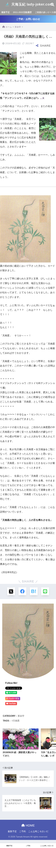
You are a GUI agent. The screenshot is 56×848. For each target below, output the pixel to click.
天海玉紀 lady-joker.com (31, 4)
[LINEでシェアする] (45, 591)
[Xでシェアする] (11, 591)
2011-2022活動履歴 (22, 12)
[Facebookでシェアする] (22, 591)
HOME (30, 825)
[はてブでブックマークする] (34, 591)
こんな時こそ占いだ (38, 831)
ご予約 (22, 831)
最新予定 (5, 12)
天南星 (16, 720)
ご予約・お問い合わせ (28, 19)
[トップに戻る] (4, 833)
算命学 (21, 716)
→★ (42, 98)
